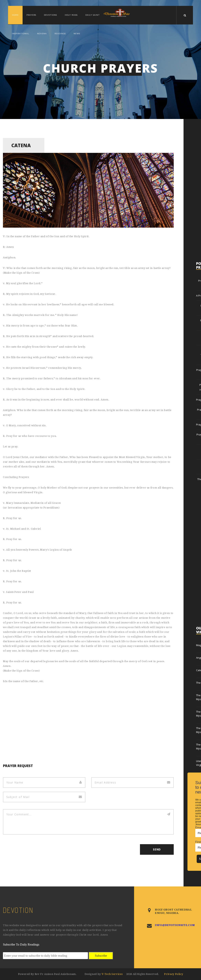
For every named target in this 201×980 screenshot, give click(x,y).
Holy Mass (71, 15)
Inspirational (20, 33)
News (77, 33)
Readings (60, 33)
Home (15, 15)
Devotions (50, 15)
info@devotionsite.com (175, 925)
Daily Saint (92, 15)
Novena (42, 33)
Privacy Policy (173, 974)
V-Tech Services (112, 974)
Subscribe (101, 955)
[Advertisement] (88, 717)
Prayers (31, 15)
